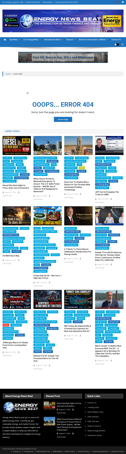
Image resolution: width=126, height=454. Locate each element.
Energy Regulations (41, 164)
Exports (6, 241)
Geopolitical (8, 171)
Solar (37, 265)
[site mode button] (116, 44)
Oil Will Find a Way (11, 256)
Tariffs (68, 322)
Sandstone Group (94, 435)
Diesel (6, 161)
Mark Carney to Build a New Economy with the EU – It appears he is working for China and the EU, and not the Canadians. (108, 351)
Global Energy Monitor (96, 430)
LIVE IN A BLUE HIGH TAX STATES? (66, 2)
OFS (79, 164)
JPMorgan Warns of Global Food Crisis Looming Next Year (15, 345)
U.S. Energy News (30, 40)
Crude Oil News (20, 158)
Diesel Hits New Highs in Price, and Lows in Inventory (16, 186)
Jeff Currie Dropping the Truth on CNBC (107, 193)
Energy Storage (40, 332)
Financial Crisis (9, 168)
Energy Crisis (8, 164)
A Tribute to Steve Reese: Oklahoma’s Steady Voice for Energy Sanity (77, 251)
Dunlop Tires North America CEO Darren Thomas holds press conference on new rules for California (108, 256)
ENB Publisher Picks (103, 164)
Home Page (63, 119)
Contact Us (116, 40)
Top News (13, 40)
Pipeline (24, 248)
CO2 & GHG (8, 315)
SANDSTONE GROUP (33, 2)
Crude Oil (7, 158)
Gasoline (21, 168)
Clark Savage (7, 196)
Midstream (107, 335)
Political (37, 168)
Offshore (47, 348)
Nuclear (37, 348)
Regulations (39, 258)
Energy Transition (41, 241)
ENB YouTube (93, 421)
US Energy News (9, 181)
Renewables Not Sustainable (45, 261)
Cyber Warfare (40, 318)
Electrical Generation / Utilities (92, 40)
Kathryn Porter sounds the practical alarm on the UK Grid (46, 358)
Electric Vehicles (102, 228)
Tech (81, 168)
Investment (117, 178)
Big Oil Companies (10, 228)
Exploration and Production (75, 161)
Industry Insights (40, 251)
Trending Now (93, 407)
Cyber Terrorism (41, 315)
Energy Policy (52, 161)
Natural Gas (70, 164)
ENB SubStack (47, 2)
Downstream (16, 161)
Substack (69, 238)
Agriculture (8, 312)
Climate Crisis (20, 312)
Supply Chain (48, 168)
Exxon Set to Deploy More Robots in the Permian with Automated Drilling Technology (77, 186)
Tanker (6, 251)
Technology (70, 171)
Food (6, 325)
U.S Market (7, 178)
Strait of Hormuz (94, 426)
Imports (68, 315)
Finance (69, 40)
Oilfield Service (71, 168)
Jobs (98, 335)
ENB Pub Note (40, 235)
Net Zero (55, 255)
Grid (53, 164)
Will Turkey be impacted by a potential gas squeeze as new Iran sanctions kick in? (77, 328)
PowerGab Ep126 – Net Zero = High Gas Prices (47, 276)
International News (52, 40)
